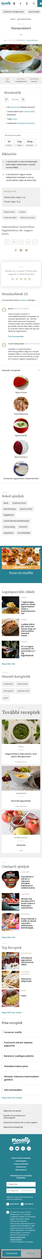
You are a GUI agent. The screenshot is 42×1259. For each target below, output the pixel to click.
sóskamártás (22, 684)
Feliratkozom (27, 1190)
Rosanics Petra (21, 762)
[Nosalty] (6, 3)
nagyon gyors (9, 212)
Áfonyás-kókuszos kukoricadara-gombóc (22, 1078)
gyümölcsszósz (24, 19)
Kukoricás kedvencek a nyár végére (20, 1122)
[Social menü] (20, 3)
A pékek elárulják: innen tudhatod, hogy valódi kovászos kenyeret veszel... (28, 630)
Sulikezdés (25, 872)
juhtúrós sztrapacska (14, 11)
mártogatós (8, 691)
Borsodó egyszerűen (21, 801)
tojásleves (8, 533)
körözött (23, 526)
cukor (14, 119)
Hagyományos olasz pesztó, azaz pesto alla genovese (21, 755)
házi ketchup (10, 509)
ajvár (6, 503)
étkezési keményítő (26, 123)
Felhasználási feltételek (21, 1158)
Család (24, 597)
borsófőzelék (24, 533)
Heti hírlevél (28, 1204)
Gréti (21, 851)
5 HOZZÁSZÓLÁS (32, 40)
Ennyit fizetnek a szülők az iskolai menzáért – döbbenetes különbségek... (28, 923)
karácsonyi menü (28, 217)
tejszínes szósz (23, 691)
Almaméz (21, 845)
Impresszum (21, 1167)
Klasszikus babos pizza (16, 1066)
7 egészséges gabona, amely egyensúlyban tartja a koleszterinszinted (28, 607)
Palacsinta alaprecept (26, 980)
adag (16, 99)
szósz (12, 19)
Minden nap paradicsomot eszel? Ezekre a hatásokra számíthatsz (28, 903)
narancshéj (29, 111)
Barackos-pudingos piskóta (19, 1055)
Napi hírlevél (14, 1204)
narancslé (14, 107)
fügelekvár (9, 515)
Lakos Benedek (21, 806)
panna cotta (26, 509)
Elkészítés (30, 1253)
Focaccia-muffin (13, 1032)
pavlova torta (19, 503)
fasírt (23, 990)
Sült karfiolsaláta (13, 1089)
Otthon (24, 642)
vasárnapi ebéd (10, 217)
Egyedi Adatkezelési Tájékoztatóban (17, 1238)
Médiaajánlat (21, 1170)
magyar (22, 212)
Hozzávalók (11, 1253)
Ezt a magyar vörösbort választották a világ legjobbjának (28, 651)
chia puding (9, 526)
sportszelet (34, 11)
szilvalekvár (26, 953)
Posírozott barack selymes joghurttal (18, 1044)
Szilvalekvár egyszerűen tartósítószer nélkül (27, 961)
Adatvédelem (21, 1161)
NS (21, 35)
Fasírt (23, 996)
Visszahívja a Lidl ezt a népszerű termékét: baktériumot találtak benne (28, 882)
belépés (23, 300)
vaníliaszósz (8, 684)
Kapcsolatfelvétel (21, 1164)
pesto (6, 698)
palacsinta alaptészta (25, 973)
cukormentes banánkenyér (16, 521)
